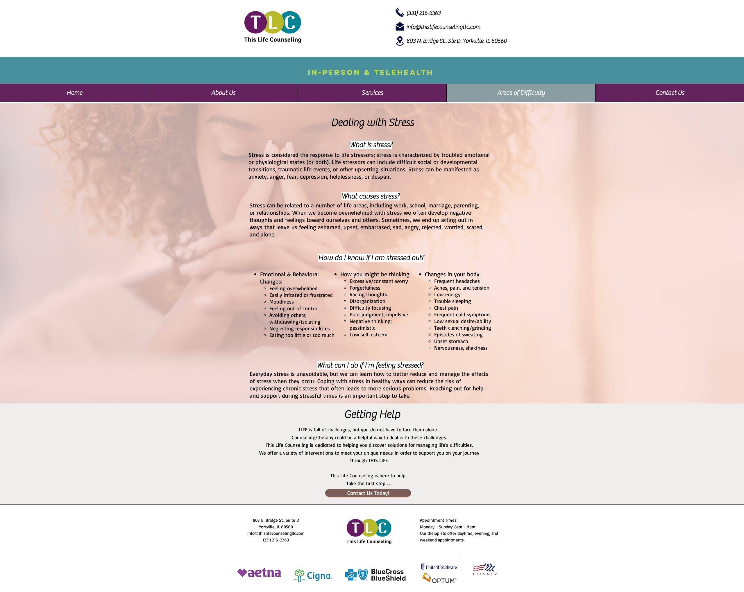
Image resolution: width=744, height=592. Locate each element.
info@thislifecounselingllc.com (276, 533)
